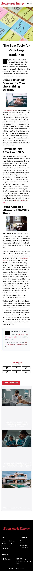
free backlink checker (11, 110)
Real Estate (5, 548)
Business (11, 541)
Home (10, 546)
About (22, 543)
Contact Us (23, 545)
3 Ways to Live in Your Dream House (16, 508)
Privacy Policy (24, 547)
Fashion (4, 546)
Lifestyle (11, 543)
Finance (4, 543)
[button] (28, 3)
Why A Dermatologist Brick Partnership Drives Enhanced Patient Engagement (17, 424)
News (3, 541)
